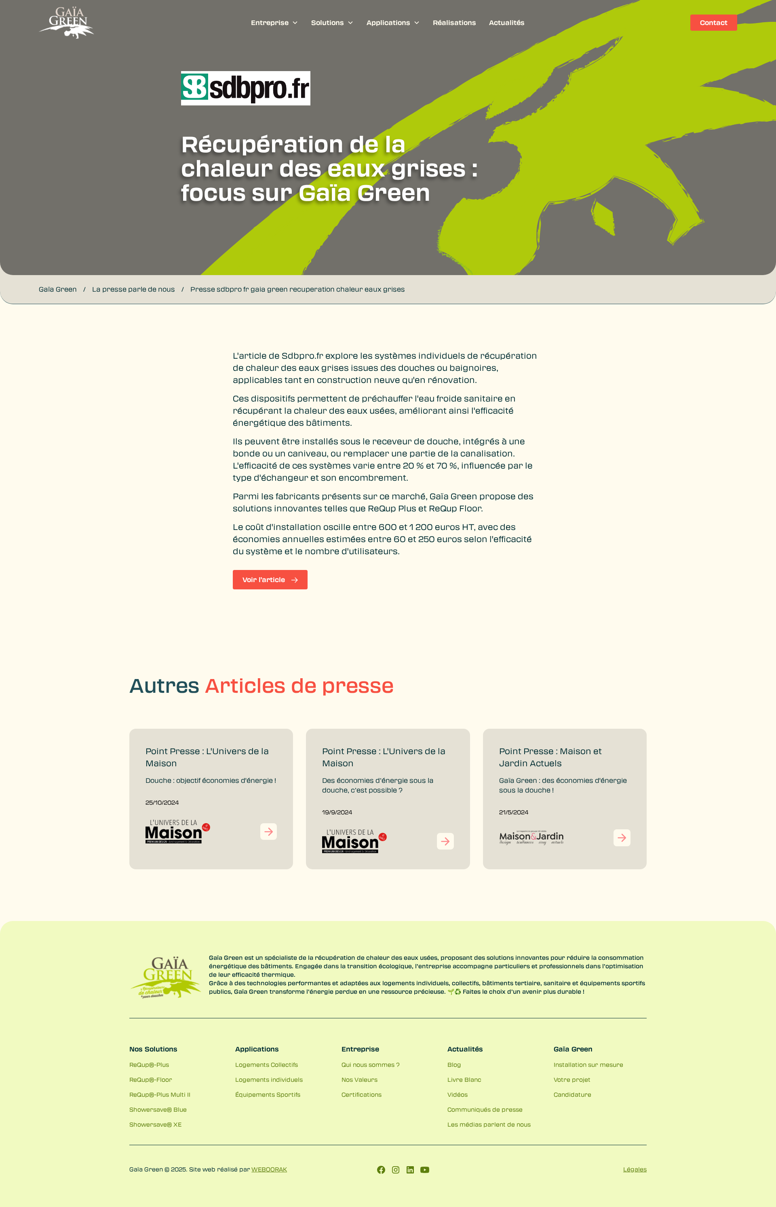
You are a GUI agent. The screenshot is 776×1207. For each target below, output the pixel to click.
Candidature (572, 1094)
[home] (112, 22)
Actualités (507, 22)
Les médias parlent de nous (489, 1124)
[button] (275, 23)
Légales (635, 1169)
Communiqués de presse (485, 1109)
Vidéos (457, 1094)
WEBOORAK (269, 1169)
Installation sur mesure (588, 1064)
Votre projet (572, 1079)
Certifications (362, 1094)
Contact (714, 22)
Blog (454, 1064)
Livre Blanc (464, 1079)
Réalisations (454, 22)
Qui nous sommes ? (371, 1064)
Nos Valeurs (359, 1079)
